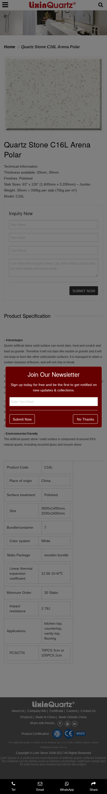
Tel (13, 790)
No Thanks (85, 419)
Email (40, 790)
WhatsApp (67, 790)
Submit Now (22, 419)
